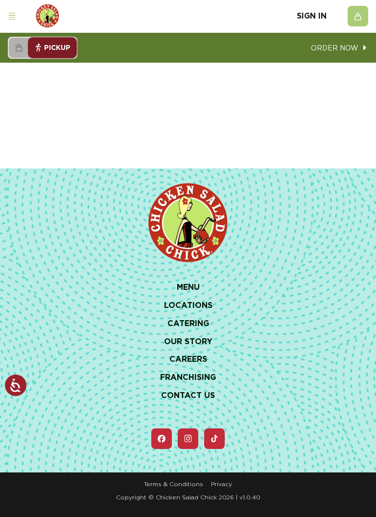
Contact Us (188, 395)
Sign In (312, 16)
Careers (188, 359)
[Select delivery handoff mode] (18, 48)
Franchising (188, 377)
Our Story (188, 341)
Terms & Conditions (173, 484)
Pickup (57, 47)
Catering (188, 323)
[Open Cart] (358, 16)
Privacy (221, 484)
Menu (188, 287)
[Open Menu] (12, 16)
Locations (188, 305)
